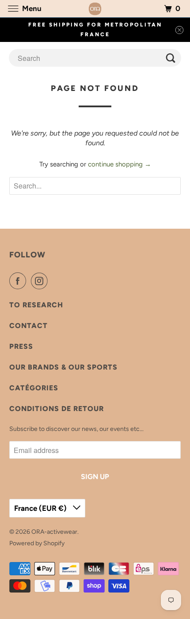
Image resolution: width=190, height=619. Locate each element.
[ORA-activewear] (95, 8)
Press (21, 346)
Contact (28, 325)
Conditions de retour (56, 408)
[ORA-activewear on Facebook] (19, 280)
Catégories (33, 388)
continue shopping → (119, 164)
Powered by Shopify (37, 543)
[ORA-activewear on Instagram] (41, 280)
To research (36, 305)
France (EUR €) (41, 508)
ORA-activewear (54, 532)
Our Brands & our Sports (63, 367)
